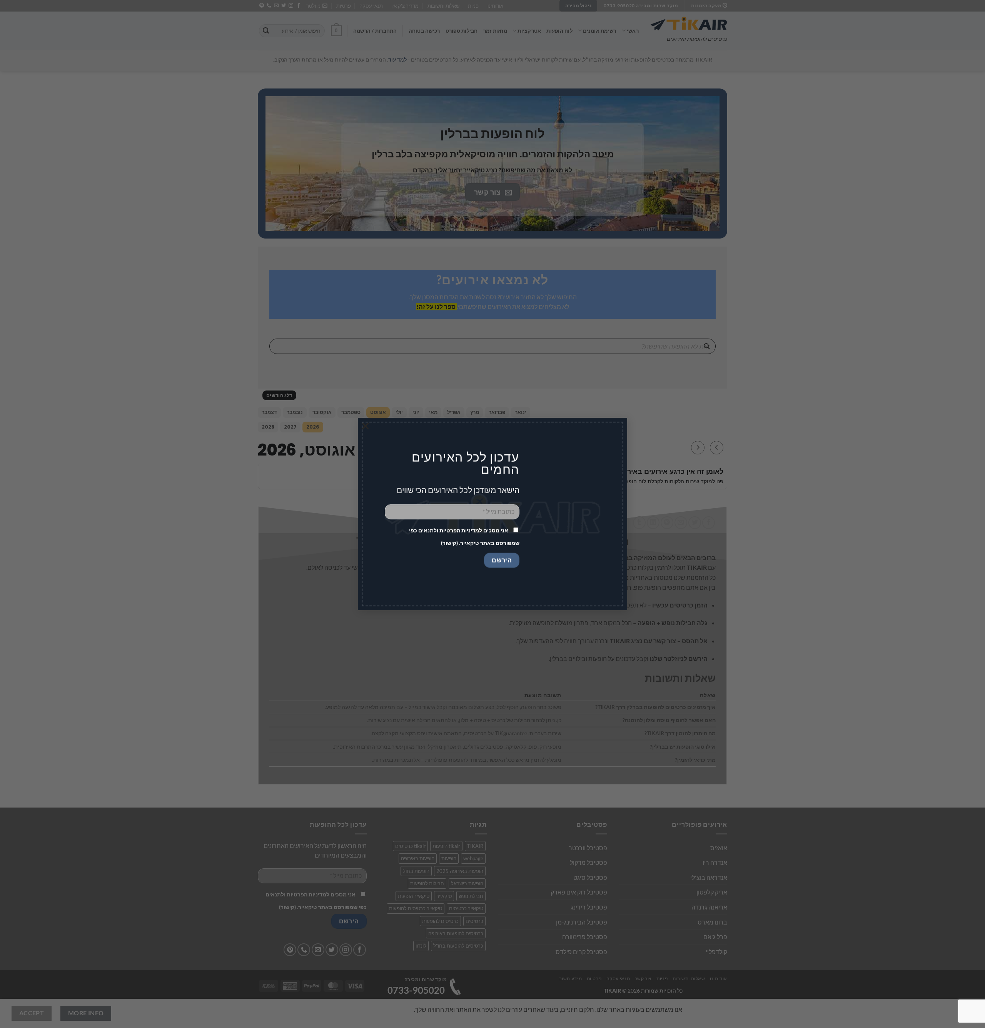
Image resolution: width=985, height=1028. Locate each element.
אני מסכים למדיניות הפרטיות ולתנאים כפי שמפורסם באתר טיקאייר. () (464, 536)
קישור (449, 543)
